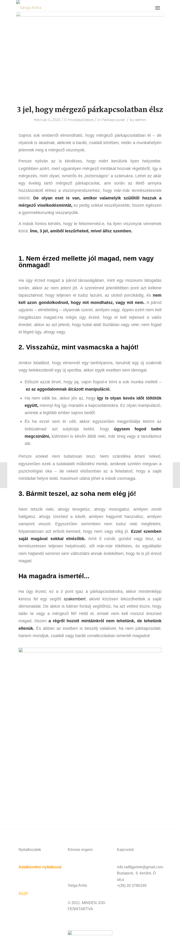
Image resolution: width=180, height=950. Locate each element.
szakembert (75, 598)
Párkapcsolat (113, 120)
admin (140, 120)
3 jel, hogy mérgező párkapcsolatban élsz (90, 109)
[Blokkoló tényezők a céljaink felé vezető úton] (3, 475)
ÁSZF (23, 894)
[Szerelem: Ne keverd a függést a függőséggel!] (176, 475)
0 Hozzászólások (79, 120)
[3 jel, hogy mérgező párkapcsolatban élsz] (90, 55)
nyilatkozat (51, 867)
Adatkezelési (30, 867)
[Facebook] (73, 867)
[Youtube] (86, 867)
